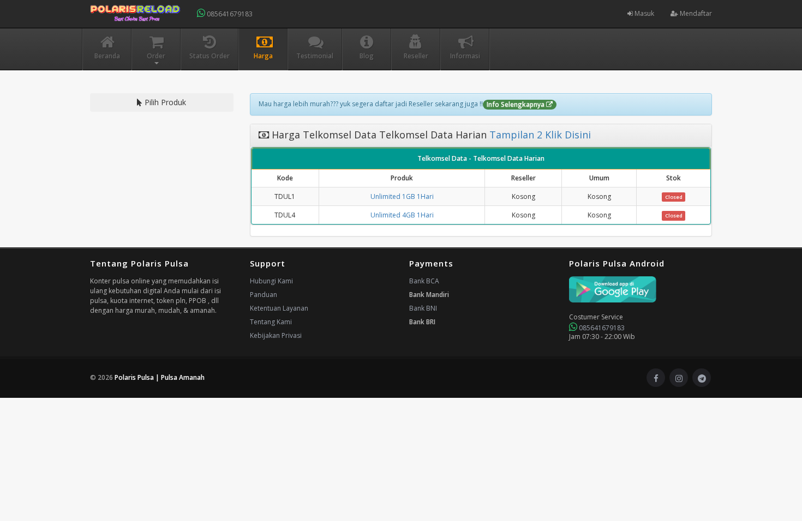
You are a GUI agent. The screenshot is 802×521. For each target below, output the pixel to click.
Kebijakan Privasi (276, 335)
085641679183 (229, 14)
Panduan (263, 294)
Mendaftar (695, 13)
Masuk (643, 13)
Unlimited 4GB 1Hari (402, 215)
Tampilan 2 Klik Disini (539, 134)
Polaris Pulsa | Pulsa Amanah (160, 377)
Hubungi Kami (271, 281)
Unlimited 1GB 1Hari (402, 196)
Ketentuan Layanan (279, 308)
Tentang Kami (271, 321)
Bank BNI (423, 308)
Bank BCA (424, 281)
